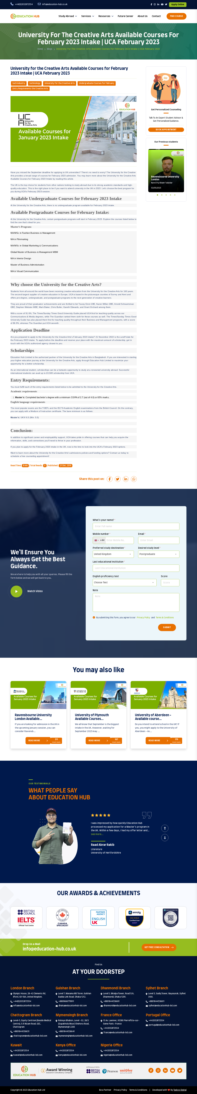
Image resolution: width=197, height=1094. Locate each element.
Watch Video (35, 591)
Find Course (176, 16)
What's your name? (104, 520)
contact (156, 16)
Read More (34, 741)
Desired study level (149, 548)
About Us (143, 16)
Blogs (49, 49)
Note (95, 590)
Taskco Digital (179, 1090)
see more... (97, 834)
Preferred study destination (109, 548)
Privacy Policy (143, 618)
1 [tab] (157, 194)
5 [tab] (174, 194)
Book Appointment (166, 130)
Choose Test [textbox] (101, 582)
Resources (104, 16)
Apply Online (177, 4)
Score (164, 576)
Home (40, 49)
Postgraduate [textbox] (147, 554)
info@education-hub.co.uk (49, 949)
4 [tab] (170, 194)
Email (141, 534)
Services (86, 16)
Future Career (125, 16)
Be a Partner (105, 1090)
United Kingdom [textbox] (102, 554)
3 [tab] (166, 194)
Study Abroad (66, 16)
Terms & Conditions (165, 618)
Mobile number (101, 534)
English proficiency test (106, 576)
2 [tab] (161, 194)
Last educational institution (109, 562)
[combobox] (99, 540)
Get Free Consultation (157, 947)
